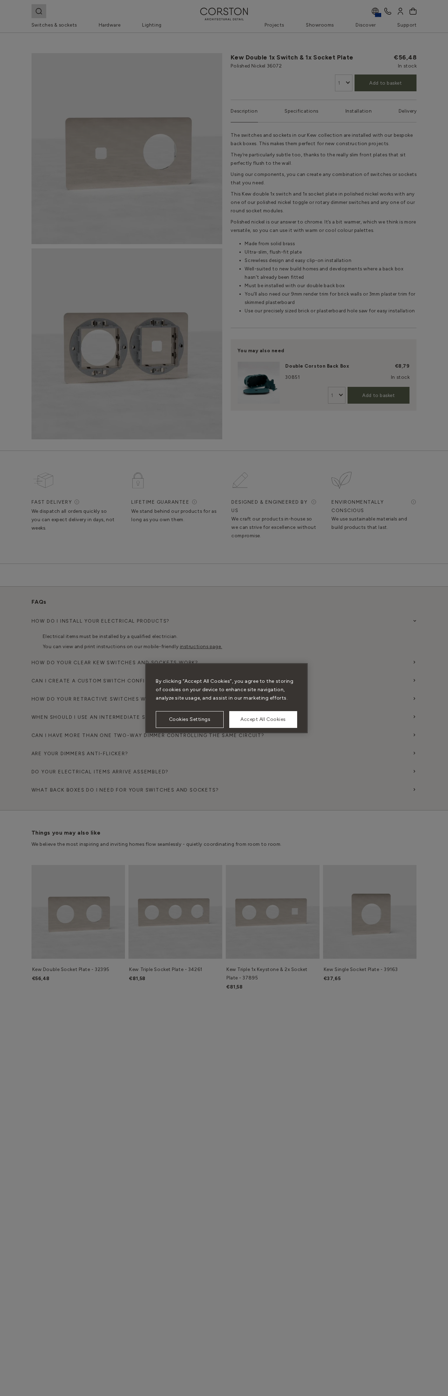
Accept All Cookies (263, 719)
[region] (226, 698)
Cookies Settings (190, 719)
